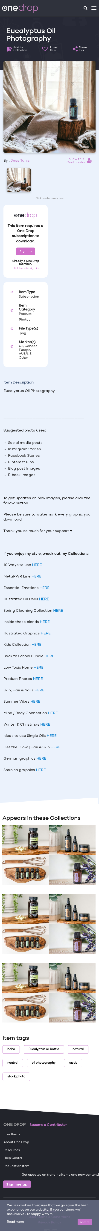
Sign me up (17, 1184)
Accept (85, 1222)
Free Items (11, 1134)
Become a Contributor (48, 1125)
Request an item (16, 1166)
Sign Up (26, 251)
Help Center (12, 1158)
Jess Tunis (20, 161)
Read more (15, 1221)
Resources (11, 1150)
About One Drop (16, 1142)
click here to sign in (26, 268)
